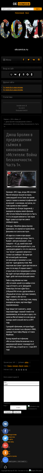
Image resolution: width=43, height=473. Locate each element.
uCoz (27, 471)
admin (26, 362)
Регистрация (19, 13)
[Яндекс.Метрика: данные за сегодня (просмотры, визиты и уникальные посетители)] (35, 470)
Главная (6, 119)
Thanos (9, 366)
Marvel (21, 366)
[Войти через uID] (11, 74)
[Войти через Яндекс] (23, 74)
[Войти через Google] (27, 74)
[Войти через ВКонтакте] (15, 74)
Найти (38, 9)
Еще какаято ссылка (10, 456)
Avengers (15, 366)
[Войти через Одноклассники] (31, 74)
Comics (26, 366)
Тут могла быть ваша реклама (13, 87)
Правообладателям (10, 435)
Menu (8, 59)
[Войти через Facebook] (19, 74)
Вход (27, 13)
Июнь (16, 119)
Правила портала (9, 437)
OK (21, 3)
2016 (12, 119)
